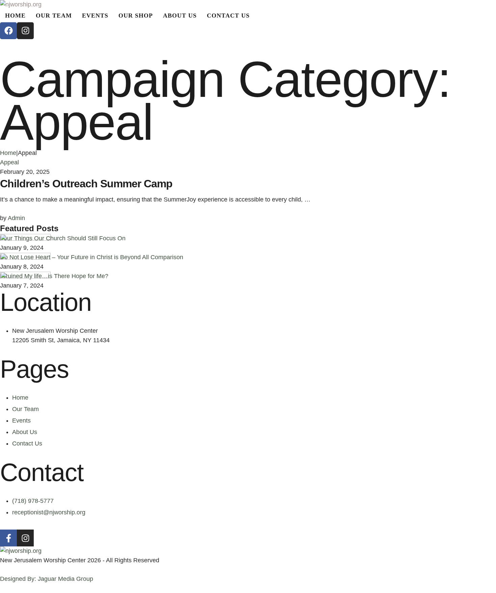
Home (8, 153)
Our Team (25, 409)
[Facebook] (8, 30)
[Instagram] (25, 30)
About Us (24, 432)
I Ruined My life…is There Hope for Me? (54, 276)
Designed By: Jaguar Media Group (46, 578)
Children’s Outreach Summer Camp (86, 184)
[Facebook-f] (8, 538)
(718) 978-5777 (33, 500)
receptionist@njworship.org (48, 512)
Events (21, 420)
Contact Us (27, 443)
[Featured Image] (25, 238)
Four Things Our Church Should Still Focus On (63, 238)
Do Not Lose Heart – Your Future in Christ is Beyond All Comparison (91, 257)
